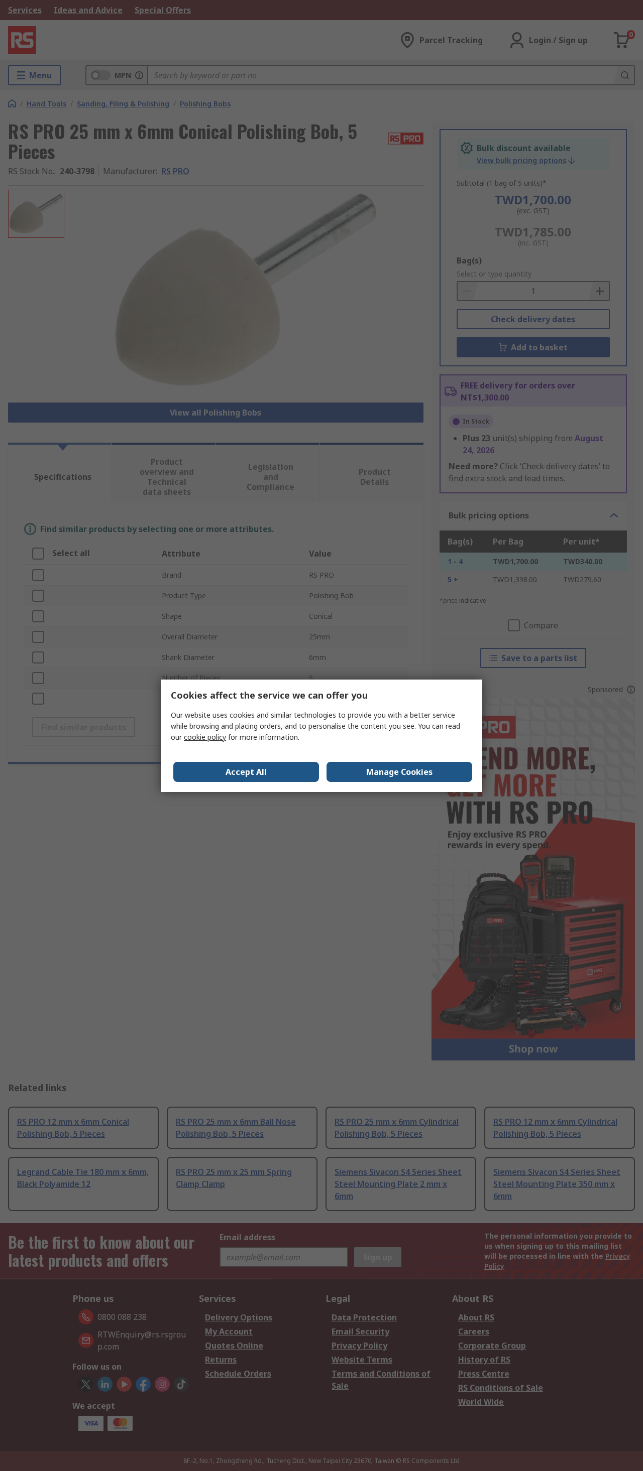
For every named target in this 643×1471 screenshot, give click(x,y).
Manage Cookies (399, 771)
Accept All (246, 771)
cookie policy (205, 737)
